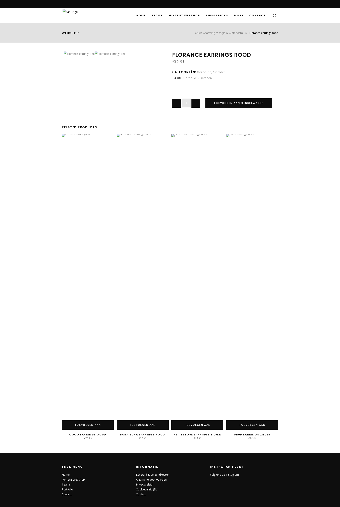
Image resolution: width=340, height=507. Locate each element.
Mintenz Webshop (73, 479)
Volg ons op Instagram (224, 474)
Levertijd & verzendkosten (152, 474)
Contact (67, 494)
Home (66, 474)
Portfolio (67, 489)
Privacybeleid (144, 484)
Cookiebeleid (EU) (147, 489)
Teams (66, 484)
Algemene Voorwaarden (151, 479)
